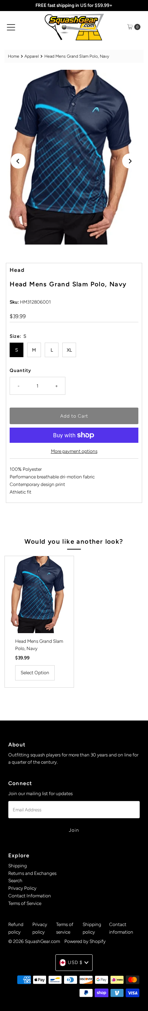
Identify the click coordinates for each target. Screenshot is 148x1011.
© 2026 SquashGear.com (34, 941)
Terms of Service (24, 903)
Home (13, 56)
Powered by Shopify (85, 941)
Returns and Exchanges (32, 873)
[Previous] (18, 161)
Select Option (35, 672)
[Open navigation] (11, 27)
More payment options (74, 451)
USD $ (75, 962)
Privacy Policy (22, 888)
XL (69, 350)
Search (15, 880)
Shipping (17, 865)
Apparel (31, 56)
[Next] (129, 161)
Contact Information (29, 895)
